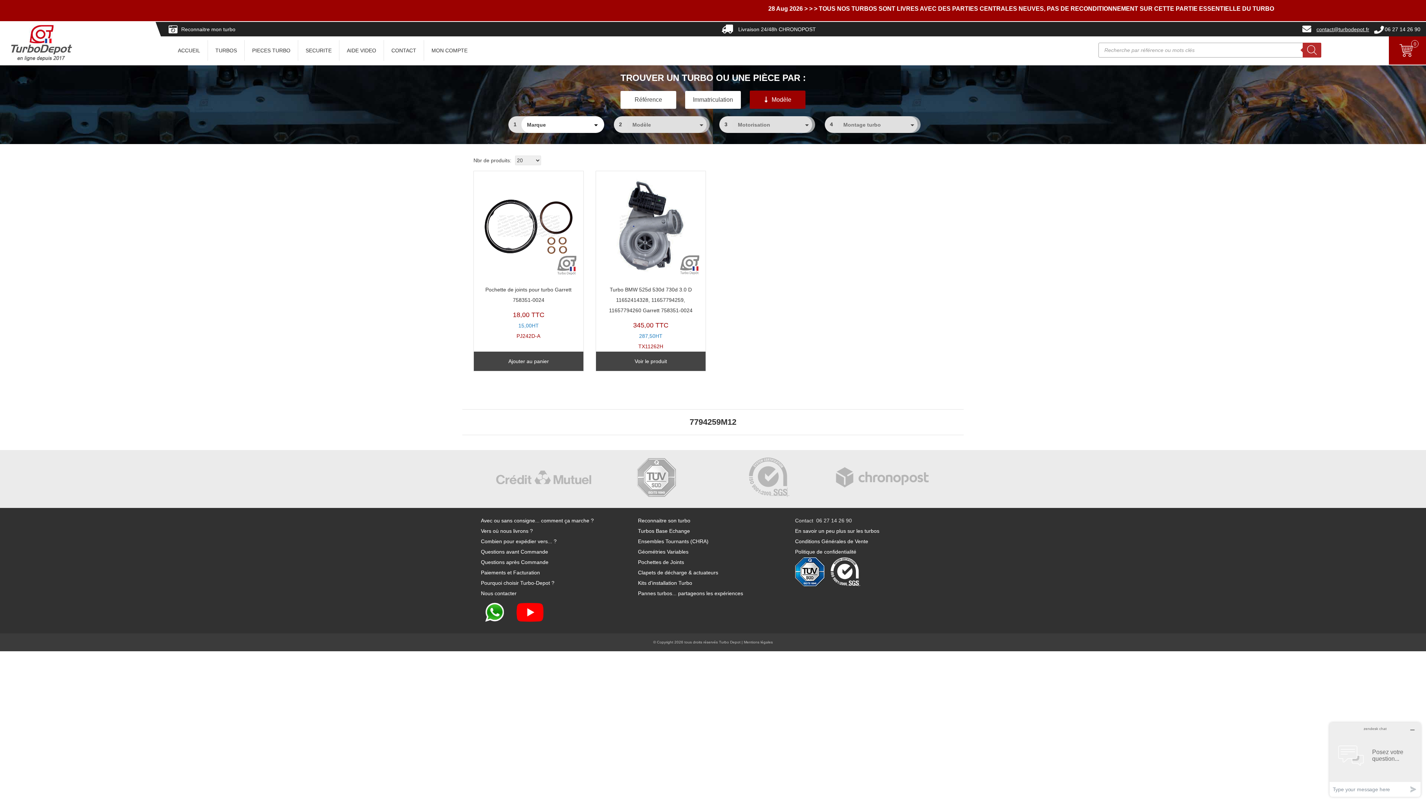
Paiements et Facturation (510, 573)
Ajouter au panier (528, 361)
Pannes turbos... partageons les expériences (690, 593)
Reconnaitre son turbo (664, 521)
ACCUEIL (189, 50)
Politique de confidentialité (825, 552)
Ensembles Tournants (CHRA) (673, 541)
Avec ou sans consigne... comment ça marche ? (537, 521)
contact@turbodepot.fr (1342, 29)
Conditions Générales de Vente (831, 541)
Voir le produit (651, 361)
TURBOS (226, 50)
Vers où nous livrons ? (507, 531)
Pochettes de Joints (661, 562)
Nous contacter (499, 593)
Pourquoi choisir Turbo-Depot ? (517, 583)
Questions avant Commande (514, 552)
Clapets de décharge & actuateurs (678, 573)
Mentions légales (758, 642)
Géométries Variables (663, 552)
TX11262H (651, 318)
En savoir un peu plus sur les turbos (837, 531)
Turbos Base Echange (664, 531)
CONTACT (403, 50)
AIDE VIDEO (361, 50)
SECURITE (319, 50)
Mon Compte (450, 50)
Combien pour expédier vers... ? (519, 541)
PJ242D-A (528, 313)
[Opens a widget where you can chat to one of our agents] (1375, 759)
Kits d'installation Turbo (665, 583)
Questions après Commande (514, 562)
